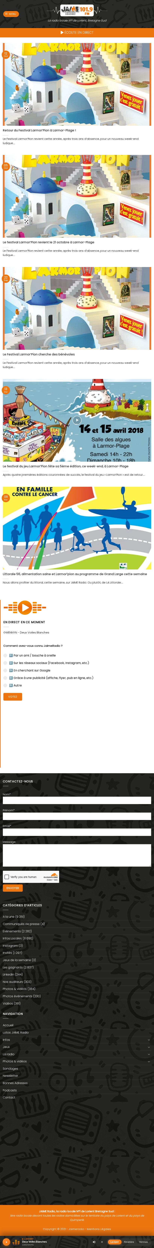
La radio (8, 1054)
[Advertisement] (77, 731)
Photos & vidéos (15, 989)
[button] (11, 14)
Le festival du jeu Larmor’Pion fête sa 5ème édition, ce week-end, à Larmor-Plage (65, 466)
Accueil (8, 1025)
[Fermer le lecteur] (102, 1242)
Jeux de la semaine (17, 960)
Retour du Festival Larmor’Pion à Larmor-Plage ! (39, 130)
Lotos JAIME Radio (16, 1032)
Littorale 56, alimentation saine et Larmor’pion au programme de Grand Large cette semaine (75, 574)
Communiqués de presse (21, 924)
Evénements (12, 931)
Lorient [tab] (114, 1242)
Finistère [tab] (129, 1242)
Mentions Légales (99, 1229)
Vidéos (8, 1003)
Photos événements (17, 996)
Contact (9, 1097)
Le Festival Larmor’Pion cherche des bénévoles (39, 354)
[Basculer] (149, 1039)
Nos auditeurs (13, 982)
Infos (6, 1040)
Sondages (10, 1068)
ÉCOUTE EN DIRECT (78, 32)
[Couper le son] (94, 1242)
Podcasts (10, 1090)
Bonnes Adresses (15, 1083)
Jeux (6, 1047)
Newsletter (10, 1076)
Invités (7, 953)
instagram (10, 946)
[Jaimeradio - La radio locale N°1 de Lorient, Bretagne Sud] (77, 10)
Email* (7, 826)
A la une (8, 917)
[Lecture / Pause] (6, 1242)
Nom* (7, 794)
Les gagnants (13, 967)
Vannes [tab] (143, 1242)
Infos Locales (12, 938)
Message (9, 842)
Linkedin (8, 974)
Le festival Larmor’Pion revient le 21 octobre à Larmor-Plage (48, 242)
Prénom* (9, 810)
